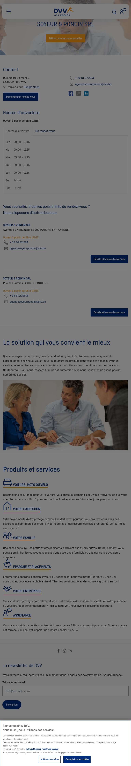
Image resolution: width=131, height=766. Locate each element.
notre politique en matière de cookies (42, 749)
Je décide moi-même (49, 759)
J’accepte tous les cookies (77, 759)
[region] (65, 743)
